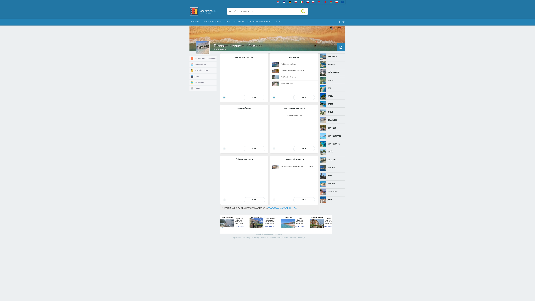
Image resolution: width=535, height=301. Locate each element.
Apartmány (194, 22)
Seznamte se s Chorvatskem (259, 22)
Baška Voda (333, 72)
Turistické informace (212, 22)
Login (343, 22)
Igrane (331, 183)
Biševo (331, 80)
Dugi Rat (332, 159)
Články (197, 88)
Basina (331, 64)
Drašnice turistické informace (206, 58)
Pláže (227, 22)
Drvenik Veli (334, 144)
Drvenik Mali (334, 136)
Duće (330, 152)
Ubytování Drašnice (202, 70)
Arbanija (332, 56)
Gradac (331, 167)
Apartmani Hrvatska (241, 237)
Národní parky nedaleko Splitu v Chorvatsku (297, 166)
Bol (329, 88)
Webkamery (239, 22)
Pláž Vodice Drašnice (288, 77)
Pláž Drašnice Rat (287, 83)
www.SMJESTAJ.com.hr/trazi (282, 208)
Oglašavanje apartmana (272, 234)
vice (254, 97)
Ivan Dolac (333, 191)
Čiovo (330, 112)
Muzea (278, 22)
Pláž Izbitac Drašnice (288, 64)
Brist (330, 104)
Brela (330, 96)
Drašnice (332, 120)
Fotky (197, 76)
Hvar (330, 175)
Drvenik (332, 128)
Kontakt (259, 234)
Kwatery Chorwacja (297, 237)
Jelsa (330, 199)
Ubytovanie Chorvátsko (279, 237)
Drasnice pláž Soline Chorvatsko (292, 70)
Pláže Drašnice (200, 64)
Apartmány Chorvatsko (259, 237)
